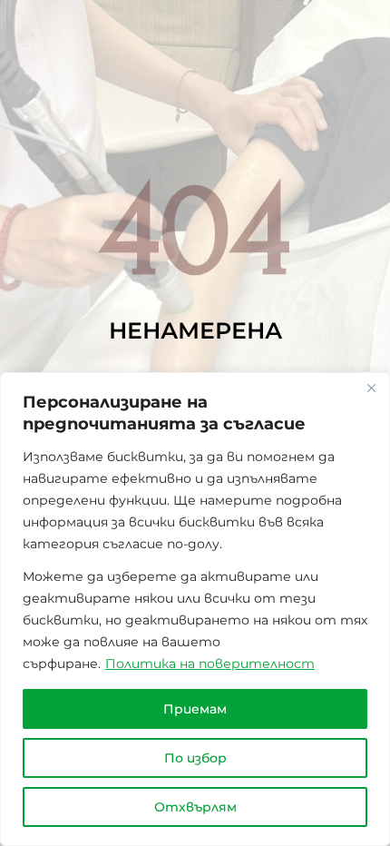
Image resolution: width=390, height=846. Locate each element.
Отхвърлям (195, 807)
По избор (195, 758)
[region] (195, 609)
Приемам (195, 709)
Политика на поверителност (210, 663)
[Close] (371, 387)
